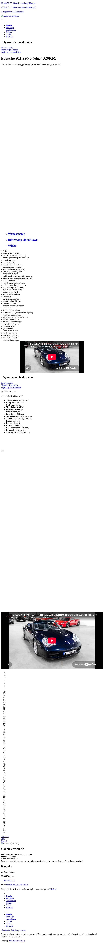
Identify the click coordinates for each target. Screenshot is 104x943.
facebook (13, 12)
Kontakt (9, 37)
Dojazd (4, 841)
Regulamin (6, 930)
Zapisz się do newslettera (11, 52)
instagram (5, 12)
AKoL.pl (52, 889)
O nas (8, 34)
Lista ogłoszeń (7, 47)
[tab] (54, 234)
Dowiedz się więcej (17, 941)
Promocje (10, 27)
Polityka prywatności (18, 930)
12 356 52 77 (6, 3)
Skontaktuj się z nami (9, 50)
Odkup (9, 32)
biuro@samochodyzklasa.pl (24, 3)
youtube (20, 12)
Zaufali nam (11, 30)
